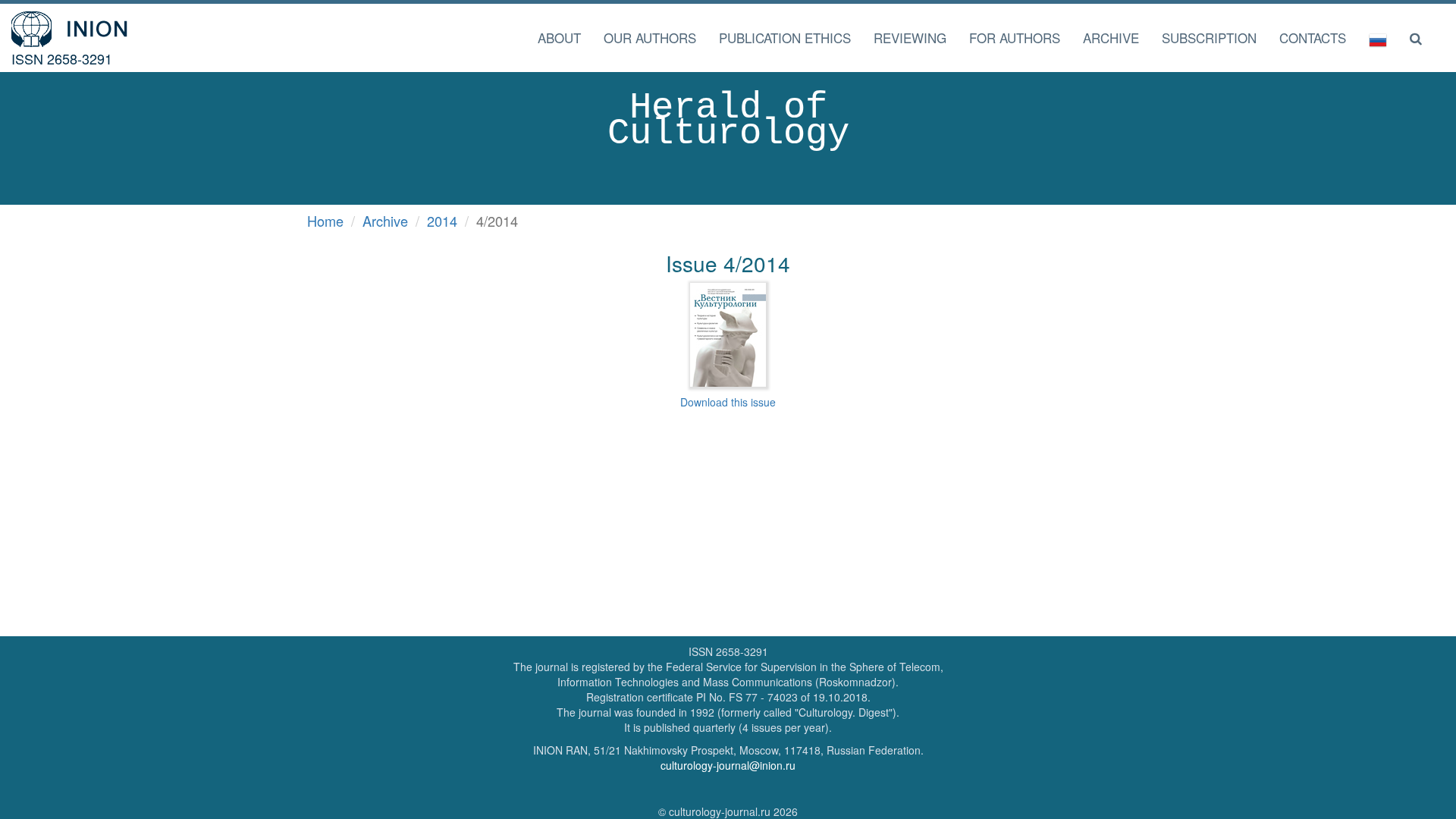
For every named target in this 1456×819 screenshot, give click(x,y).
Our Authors (650, 37)
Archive (1111, 37)
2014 (442, 221)
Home (325, 221)
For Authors (1014, 37)
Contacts (1312, 37)
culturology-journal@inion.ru (728, 765)
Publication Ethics (785, 37)
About (559, 37)
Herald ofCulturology (728, 120)
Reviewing (910, 37)
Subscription (1209, 37)
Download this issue (728, 402)
